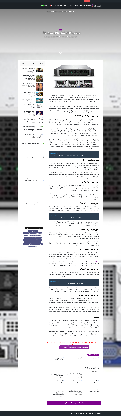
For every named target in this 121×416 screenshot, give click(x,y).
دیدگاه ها (24, 63)
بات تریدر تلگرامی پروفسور (36, 240)
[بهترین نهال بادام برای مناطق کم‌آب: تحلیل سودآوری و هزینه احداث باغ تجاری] (74, 364)
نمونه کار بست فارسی (56, 5)
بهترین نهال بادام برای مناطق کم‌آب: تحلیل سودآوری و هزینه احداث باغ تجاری (74, 375)
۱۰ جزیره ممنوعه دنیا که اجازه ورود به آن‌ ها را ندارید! (28, 100)
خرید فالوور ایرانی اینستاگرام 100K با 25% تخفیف (78, 347)
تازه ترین (41, 63)
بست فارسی (70, 11)
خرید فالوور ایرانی (63, 347)
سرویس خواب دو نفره (28, 240)
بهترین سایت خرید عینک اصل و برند (35, 233)
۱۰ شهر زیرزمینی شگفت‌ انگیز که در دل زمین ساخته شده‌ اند (28, 94)
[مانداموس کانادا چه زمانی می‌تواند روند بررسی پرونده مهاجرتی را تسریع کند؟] (74, 384)
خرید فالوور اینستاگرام (68, 5)
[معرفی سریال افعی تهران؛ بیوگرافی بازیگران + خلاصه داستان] (91, 384)
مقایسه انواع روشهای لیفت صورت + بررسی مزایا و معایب (56, 374)
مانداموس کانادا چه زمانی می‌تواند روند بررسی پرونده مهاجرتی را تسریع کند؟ (74, 391)
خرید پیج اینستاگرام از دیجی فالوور (32, 178)
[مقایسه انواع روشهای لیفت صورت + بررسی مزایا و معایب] (56, 365)
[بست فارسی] (96, 5)
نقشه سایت (79, 413)
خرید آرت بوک (31, 235)
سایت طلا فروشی (38, 235)
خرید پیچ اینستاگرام (26, 244)
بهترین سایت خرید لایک (32, 246)
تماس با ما (73, 413)
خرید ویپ (26, 235)
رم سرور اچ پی (25, 233)
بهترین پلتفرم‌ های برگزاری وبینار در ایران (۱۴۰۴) (29, 135)
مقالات (77, 5)
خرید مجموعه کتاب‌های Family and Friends (33, 242)
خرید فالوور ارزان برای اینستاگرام (32, 202)
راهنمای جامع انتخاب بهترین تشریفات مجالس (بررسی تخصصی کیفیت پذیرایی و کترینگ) (57, 393)
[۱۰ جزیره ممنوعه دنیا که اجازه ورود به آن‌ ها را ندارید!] (39, 100)
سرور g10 (97, 262)
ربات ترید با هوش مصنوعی (29, 237)
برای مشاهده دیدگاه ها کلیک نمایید (74, 403)
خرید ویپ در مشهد (37, 237)
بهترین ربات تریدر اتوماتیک (32, 231)
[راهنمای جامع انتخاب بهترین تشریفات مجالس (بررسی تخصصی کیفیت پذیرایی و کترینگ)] (56, 385)
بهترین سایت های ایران (86, 5)
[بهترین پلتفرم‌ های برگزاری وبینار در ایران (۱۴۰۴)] (39, 136)
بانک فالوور (33, 244)
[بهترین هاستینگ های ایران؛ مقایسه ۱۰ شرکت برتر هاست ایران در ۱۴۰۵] (39, 113)
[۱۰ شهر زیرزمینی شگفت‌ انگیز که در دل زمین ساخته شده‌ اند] (39, 94)
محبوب (32, 63)
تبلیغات (44, 5)
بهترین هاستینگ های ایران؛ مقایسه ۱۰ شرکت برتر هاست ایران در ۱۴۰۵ (28, 113)
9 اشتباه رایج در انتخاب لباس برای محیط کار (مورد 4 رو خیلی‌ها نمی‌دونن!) (92, 368)
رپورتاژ (62, 11)
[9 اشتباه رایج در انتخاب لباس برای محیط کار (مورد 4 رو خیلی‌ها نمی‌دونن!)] (91, 361)
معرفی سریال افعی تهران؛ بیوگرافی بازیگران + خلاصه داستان (92, 390)
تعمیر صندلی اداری (39, 244)
